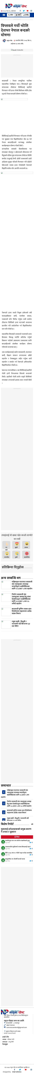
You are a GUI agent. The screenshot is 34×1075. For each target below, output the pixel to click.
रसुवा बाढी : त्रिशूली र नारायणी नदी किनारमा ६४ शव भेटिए (18, 819)
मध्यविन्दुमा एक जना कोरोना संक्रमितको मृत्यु (17, 840)
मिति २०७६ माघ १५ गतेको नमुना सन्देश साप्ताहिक (18, 853)
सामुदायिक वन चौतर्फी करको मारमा (15, 859)
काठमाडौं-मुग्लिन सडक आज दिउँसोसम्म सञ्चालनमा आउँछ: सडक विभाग (19, 811)
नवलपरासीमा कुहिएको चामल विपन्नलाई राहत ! (18, 847)
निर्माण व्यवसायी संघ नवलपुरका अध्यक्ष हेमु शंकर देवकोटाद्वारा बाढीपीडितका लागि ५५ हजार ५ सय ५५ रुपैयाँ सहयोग (19, 804)
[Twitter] (24, 11)
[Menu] (4, 14)
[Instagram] (31, 11)
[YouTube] (27, 11)
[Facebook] (20, 11)
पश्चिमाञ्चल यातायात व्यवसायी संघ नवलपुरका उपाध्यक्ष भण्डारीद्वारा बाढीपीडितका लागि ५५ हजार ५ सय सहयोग (15, 794)
